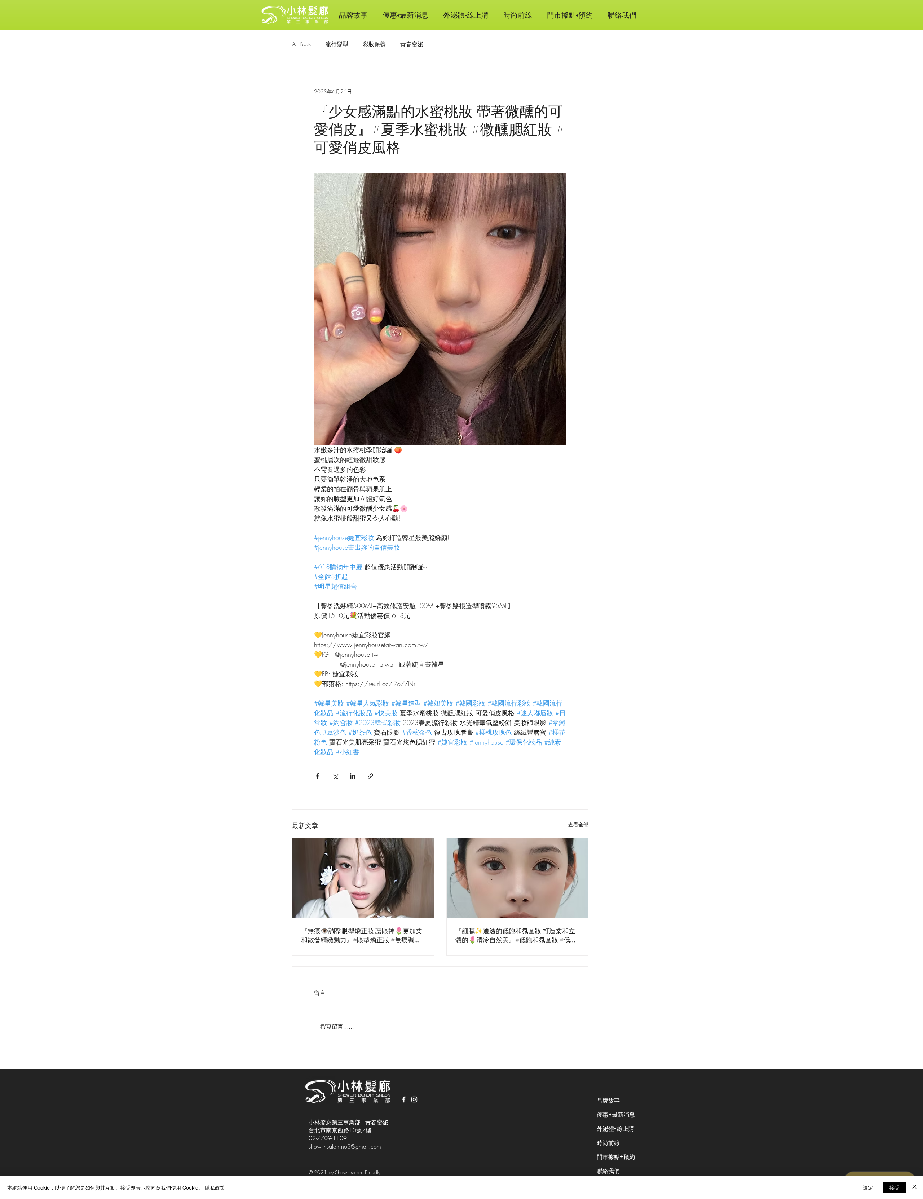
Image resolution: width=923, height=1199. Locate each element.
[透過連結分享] (370, 776)
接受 (894, 1187)
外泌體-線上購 (615, 1129)
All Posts (301, 44)
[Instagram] (414, 1099)
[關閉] (914, 1187)
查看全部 (578, 824)
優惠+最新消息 (616, 1115)
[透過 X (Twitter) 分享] (335, 776)
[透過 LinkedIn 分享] (352, 776)
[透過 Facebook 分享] (317, 776)
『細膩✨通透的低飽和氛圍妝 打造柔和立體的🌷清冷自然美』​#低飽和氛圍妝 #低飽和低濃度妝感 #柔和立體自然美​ (516, 935)
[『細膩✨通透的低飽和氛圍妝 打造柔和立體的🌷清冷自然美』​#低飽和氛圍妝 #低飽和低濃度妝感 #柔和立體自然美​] (517, 878)
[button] (517, 15)
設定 (868, 1187)
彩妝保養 (374, 44)
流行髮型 (336, 44)
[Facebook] (404, 1099)
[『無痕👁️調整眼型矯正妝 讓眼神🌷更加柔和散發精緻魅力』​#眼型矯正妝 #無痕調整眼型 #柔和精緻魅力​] (363, 878)
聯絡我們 (608, 1171)
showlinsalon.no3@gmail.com (345, 1146)
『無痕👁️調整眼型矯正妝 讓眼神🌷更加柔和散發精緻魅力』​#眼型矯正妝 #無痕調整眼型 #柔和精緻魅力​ (361, 935)
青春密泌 (411, 44)
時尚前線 (608, 1143)
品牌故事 (608, 1101)
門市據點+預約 (616, 1157)
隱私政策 (215, 1187)
